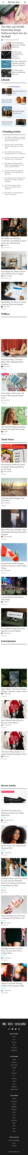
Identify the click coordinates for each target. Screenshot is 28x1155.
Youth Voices (7, 439)
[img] (3, 2)
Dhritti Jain (6, 245)
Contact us (14, 1143)
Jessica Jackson (7, 922)
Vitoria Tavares (7, 633)
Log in (14, 1039)
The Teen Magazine (14, 1024)
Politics (14, 1084)
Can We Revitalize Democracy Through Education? (18, 45)
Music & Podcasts (14, 1065)
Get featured (14, 1145)
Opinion (14, 1081)
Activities (14, 1059)
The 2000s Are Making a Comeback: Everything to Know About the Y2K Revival (14, 240)
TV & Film (14, 1098)
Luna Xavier (6, 400)
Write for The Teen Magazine (14, 1140)
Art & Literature (14, 1101)
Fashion (3, 818)
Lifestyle (5, 79)
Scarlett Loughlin (7, 536)
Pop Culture (14, 1067)
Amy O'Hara (6, 306)
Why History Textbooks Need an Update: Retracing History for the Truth (13, 466)
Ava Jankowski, (7, 39)
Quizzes (17, 86)
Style (14, 1070)
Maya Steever (6, 366)
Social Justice (14, 1062)
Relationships (14, 1106)
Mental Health (14, 1120)
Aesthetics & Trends (14, 1089)
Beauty (3, 920)
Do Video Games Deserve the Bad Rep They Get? (18, 72)
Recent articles (8, 785)
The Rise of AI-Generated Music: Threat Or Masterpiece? (14, 145)
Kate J (5, 890)
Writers (14, 1045)
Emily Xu (13, 194)
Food (14, 1114)
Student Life (14, 1109)
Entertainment (8, 641)
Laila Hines (6, 601)
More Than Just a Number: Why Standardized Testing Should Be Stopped (14, 532)
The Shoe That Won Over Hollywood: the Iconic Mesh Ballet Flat (12, 812)
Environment (14, 1073)
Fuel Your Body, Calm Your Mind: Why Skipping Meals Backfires (12, 361)
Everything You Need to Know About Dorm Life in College (15, 178)
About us (14, 1036)
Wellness (5, 314)
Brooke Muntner (7, 471)
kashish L (5, 431)
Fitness (14, 1117)
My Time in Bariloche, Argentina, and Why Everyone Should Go (19, 63)
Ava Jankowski (7, 725)
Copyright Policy (14, 1050)
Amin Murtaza (7, 570)
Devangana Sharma (8, 820)
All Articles (14, 1042)
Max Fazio (8, 174)
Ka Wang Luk (6, 503)
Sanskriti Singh (7, 693)
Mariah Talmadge (7, 276)
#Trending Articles (11, 131)
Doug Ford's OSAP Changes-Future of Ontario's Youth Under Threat (14, 565)
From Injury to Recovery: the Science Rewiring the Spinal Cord (12, 395)
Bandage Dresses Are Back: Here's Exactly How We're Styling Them (12, 950)
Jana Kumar (22, 153)
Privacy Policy (14, 1047)
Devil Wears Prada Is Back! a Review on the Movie (13, 186)
